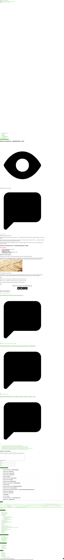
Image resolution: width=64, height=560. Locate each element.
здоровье (29, 505)
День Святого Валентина (33, 504)
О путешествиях (5, 136)
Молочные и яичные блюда (17, 486)
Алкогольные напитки (15, 469)
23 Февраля (7, 504)
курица (41, 505)
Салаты (8, 496)
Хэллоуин (59, 504)
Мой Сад (42, 504)
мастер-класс (52, 505)
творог (30, 507)
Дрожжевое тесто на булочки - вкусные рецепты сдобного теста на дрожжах (15, 446)
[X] (23, 288)
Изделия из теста (12, 499)
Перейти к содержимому (4, 0)
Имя (1, 462)
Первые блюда (11, 491)
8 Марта (1, 504)
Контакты (3, 555)
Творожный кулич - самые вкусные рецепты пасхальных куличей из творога (15, 447)
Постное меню (11, 492)
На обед (46, 504)
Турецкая (3, 546)
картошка (35, 505)
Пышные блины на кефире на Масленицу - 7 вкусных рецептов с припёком (15, 449)
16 (0, 443)
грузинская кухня (18, 505)
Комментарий (2, 460)
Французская (4, 548)
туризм (42, 507)
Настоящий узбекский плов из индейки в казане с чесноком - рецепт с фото (18, 396)
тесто (32, 507)
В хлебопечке (4, 540)
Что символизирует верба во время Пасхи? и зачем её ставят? (12, 445)
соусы (28, 507)
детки (25, 505)
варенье (3, 505)
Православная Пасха (52, 504)
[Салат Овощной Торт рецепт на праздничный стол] (5, 292)
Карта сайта (4, 553)
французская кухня (60, 507)
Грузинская (4, 545)
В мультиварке (15, 504)
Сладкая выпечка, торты (16, 497)
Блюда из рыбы (11, 474)
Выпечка (1, 139)
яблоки (1, 508)
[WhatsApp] (26, 288)
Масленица (39, 504)
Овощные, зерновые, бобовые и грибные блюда (26, 489)
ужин (44, 507)
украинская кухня (55, 507)
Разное (7, 494)
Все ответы (4, 137)
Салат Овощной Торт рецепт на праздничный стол (11, 295)
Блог (1, 465)
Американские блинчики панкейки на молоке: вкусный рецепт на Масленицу (18, 346)
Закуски (4, 139)
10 (0, 393)
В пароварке (19, 504)
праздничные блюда (21, 507)
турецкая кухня (38, 507)
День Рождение (27, 504)
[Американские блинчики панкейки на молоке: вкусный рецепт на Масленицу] (8, 343)
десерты (22, 505)
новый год (10, 507)
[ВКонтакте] (18, 288)
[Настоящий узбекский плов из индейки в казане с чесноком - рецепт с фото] (4, 394)
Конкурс (3, 554)
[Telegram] (21, 288)
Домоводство (4, 133)
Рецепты (3, 135)
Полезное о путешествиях (6, 529)
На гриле (3, 541)
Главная (3, 552)
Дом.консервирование (16, 482)
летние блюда (46, 505)
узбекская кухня (49, 507)
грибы (13, 505)
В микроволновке (5, 537)
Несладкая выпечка (13, 487)
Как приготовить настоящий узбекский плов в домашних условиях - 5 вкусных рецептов (17, 448)
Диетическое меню (13, 481)
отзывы (14, 507)
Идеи (3, 134)
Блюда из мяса (11, 471)
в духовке (8, 505)
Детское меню (10, 479)
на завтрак (57, 505)
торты (35, 507)
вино (11, 505)
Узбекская (3, 547)
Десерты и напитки (5, 518)
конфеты (38, 505)
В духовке (3, 536)
